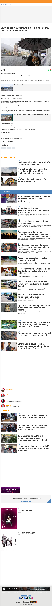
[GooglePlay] (30, 598)
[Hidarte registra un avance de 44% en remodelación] (9, 224)
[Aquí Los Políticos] (3, 390)
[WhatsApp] (6, 70)
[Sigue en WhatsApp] (48, 70)
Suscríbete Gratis (26, 501)
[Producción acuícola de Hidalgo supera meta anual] (9, 260)
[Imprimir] (16, 70)
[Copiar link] (13, 70)
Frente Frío (4, 148)
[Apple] (27, 598)
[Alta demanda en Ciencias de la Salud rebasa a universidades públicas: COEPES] (9, 427)
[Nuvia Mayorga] (3, 401)
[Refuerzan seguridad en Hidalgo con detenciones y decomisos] (9, 417)
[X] (4, 70)
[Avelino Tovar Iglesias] (3, 395)
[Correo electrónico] (11, 70)
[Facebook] (1, 70)
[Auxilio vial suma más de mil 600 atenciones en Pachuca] (9, 297)
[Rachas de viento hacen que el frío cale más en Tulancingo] (9, 162)
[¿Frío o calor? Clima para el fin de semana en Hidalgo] (9, 181)
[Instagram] (32, 598)
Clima (9, 148)
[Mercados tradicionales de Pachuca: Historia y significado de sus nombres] (9, 212)
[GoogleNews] (25, 598)
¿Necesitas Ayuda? (26, 595)
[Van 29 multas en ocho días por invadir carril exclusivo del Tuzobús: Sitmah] (9, 285)
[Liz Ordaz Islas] (3, 406)
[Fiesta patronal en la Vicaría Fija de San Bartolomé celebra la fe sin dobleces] (9, 272)
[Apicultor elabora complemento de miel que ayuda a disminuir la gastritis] (9, 309)
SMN (13, 148)
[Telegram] (8, 70)
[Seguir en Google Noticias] (50, 70)
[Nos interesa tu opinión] (26, 589)
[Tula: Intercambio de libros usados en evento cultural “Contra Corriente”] (9, 199)
